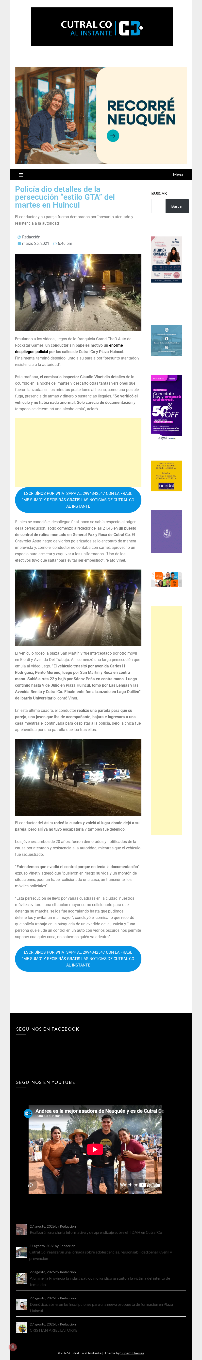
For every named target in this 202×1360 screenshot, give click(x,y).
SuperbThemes (132, 1353)
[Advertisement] (78, 452)
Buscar (159, 193)
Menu (178, 174)
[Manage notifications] (13, 1347)
